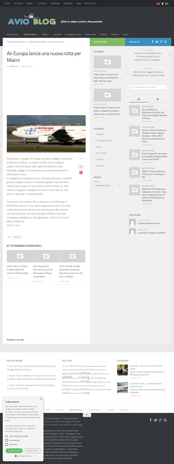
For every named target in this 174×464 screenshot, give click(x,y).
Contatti (41, 3)
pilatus (99, 389)
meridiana (84, 389)
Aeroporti (57, 34)
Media (29, 3)
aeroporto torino (100, 370)
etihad (85, 381)
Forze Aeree (90, 34)
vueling (86, 392)
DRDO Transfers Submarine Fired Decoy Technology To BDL (154, 174)
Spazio (133, 369)
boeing (84, 377)
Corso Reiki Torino (59, 431)
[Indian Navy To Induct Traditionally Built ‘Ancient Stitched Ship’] (20, 256)
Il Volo (17, 225)
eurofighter (94, 382)
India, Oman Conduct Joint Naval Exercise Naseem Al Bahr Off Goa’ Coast (106, 77)
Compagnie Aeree (73, 34)
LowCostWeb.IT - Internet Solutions (63, 418)
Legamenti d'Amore (61, 443)
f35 (100, 382)
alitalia (67, 377)
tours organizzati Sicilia (62, 458)
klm (104, 386)
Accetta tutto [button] (14, 451)
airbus (85, 373)
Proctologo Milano (45, 443)
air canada (94, 374)
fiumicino (71, 386)
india (100, 386)
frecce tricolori (80, 386)
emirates (66, 381)
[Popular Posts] (157, 99)
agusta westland (71, 373)
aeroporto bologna (68, 370)
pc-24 (95, 389)
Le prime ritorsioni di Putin (149, 223)
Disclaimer (68, 3)
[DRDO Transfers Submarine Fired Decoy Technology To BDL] (134, 172)
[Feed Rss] (165, 41)
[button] (6, 436)
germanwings (90, 386)
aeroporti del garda (87, 366)
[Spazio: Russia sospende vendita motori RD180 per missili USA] (122, 370)
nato (91, 389)
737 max (65, 366)
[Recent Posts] (138, 99)
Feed (79, 3)
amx (74, 378)
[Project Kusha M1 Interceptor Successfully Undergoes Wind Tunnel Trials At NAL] (134, 154)
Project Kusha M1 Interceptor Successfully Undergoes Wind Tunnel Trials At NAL (154, 156)
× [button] (41, 399)
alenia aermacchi (103, 374)
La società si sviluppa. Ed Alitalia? (152, 233)
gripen (97, 386)
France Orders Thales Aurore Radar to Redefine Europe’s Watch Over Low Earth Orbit (107, 110)
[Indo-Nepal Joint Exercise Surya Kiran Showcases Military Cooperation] (46, 256)
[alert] (23, 428)
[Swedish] (167, 3)
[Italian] (162, 3)
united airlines (77, 393)
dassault (92, 378)
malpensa (75, 389)
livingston (67, 389)
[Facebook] (152, 41)
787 (70, 366)
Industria (115, 34)
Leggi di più (18, 431)
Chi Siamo (18, 3)
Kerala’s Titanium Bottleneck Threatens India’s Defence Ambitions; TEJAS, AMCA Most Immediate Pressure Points (154, 136)
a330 (75, 366)
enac (73, 381)
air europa (16, 237)
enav (78, 382)
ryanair (65, 392)
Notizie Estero (30, 34)
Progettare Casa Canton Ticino (50, 437)
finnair (65, 385)
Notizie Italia (12, 34)
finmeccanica (107, 382)
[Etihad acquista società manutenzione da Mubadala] (122, 387)
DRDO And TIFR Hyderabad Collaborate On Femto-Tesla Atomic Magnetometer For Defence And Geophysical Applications (154, 195)
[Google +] (161, 41)
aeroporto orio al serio (84, 369)
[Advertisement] (46, 89)
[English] (158, 3)
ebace (104, 378)
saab (71, 393)
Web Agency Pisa (73, 434)
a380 (79, 366)
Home (7, 3)
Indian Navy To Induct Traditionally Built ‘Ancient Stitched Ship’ (18, 270)
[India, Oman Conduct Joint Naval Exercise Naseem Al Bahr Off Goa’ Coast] (107, 62)
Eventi (126, 34)
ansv (77, 378)
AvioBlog (14, 66)
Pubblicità (55, 3)
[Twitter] (157, 41)
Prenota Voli (90, 3)
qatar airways (106, 389)
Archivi (96, 181)
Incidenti (103, 34)
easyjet (98, 378)
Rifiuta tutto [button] (32, 451)
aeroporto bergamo (100, 366)
